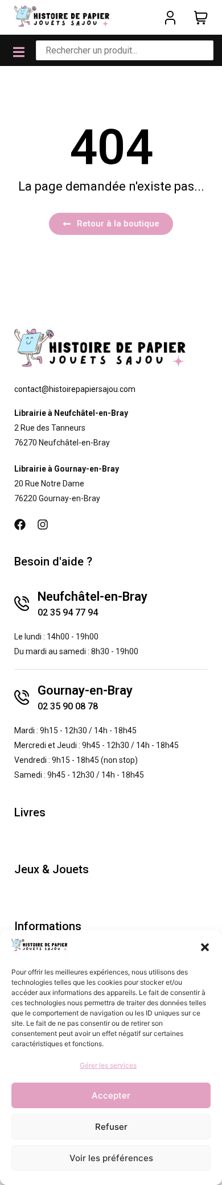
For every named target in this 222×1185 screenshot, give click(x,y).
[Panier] (201, 17)
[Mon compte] (170, 17)
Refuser (111, 1126)
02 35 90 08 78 (68, 706)
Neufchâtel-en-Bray (92, 596)
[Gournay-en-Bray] (21, 697)
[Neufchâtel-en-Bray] (21, 603)
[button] (205, 947)
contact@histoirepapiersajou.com (74, 389)
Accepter (111, 1095)
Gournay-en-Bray (85, 690)
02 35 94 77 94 (68, 612)
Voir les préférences (111, 1158)
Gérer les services (108, 1065)
